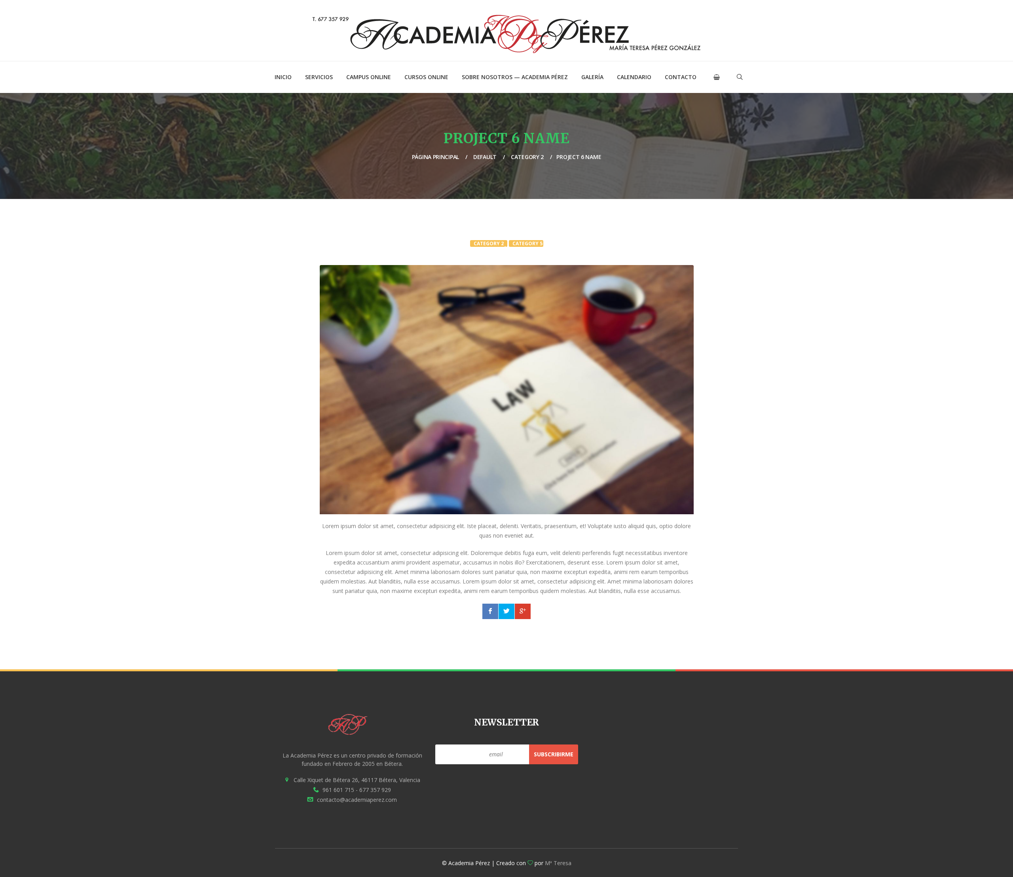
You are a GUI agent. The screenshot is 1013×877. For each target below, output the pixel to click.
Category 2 (527, 157)
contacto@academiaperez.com (357, 799)
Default (485, 157)
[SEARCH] (722, 99)
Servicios (319, 77)
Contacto (680, 77)
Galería (592, 77)
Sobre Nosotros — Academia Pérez (515, 77)
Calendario (634, 77)
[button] (716, 77)
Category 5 (527, 243)
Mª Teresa (558, 863)
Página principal (435, 157)
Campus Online (368, 77)
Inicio (283, 77)
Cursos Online (426, 77)
